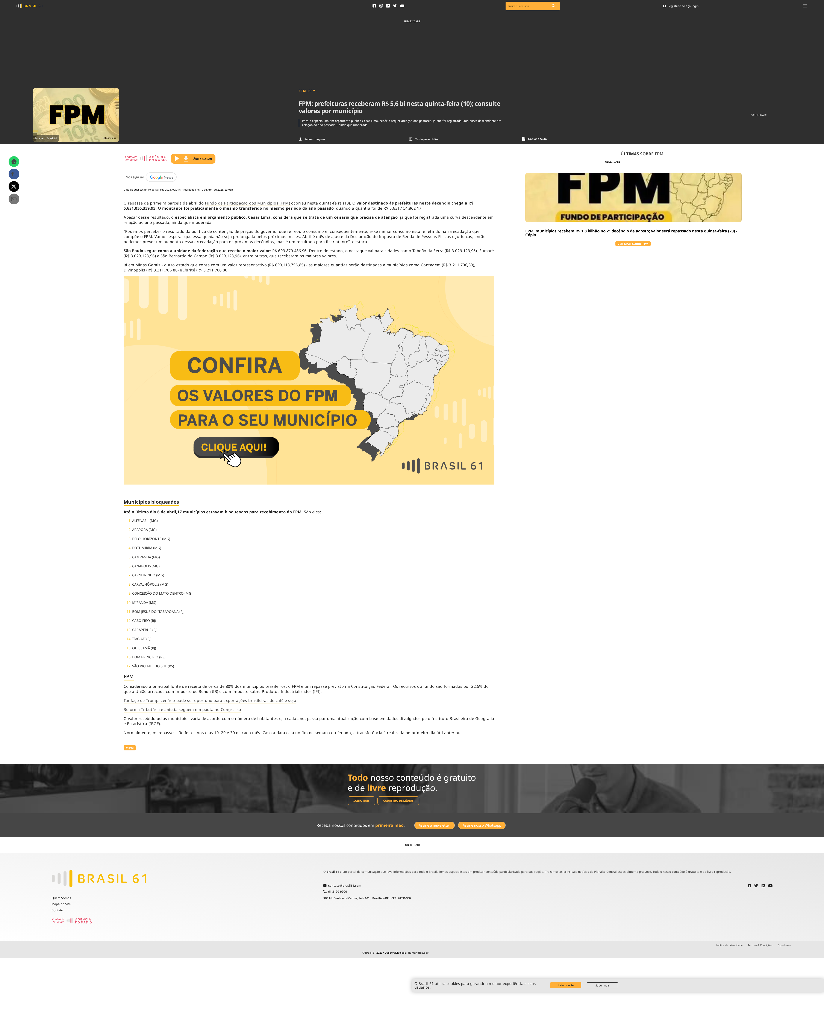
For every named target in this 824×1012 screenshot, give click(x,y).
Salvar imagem (314, 139)
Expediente (784, 945)
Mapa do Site (61, 904)
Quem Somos (61, 898)
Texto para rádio (426, 139)
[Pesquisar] (553, 6)
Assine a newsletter (434, 825)
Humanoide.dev (418, 952)
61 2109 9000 (337, 891)
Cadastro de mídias (398, 801)
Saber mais (602, 985)
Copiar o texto (537, 139)
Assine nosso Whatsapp (482, 825)
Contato (57, 910)
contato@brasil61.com (344, 886)
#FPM (130, 748)
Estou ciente (566, 985)
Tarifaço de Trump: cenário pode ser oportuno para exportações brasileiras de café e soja (210, 700)
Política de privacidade (729, 945)
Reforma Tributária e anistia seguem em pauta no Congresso (182, 709)
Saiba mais (361, 801)
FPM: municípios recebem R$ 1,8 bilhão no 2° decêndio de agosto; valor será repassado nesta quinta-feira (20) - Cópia (631, 233)
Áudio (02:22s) (202, 159)
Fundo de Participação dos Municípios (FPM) (248, 203)
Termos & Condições (760, 945)
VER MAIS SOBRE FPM (633, 244)
